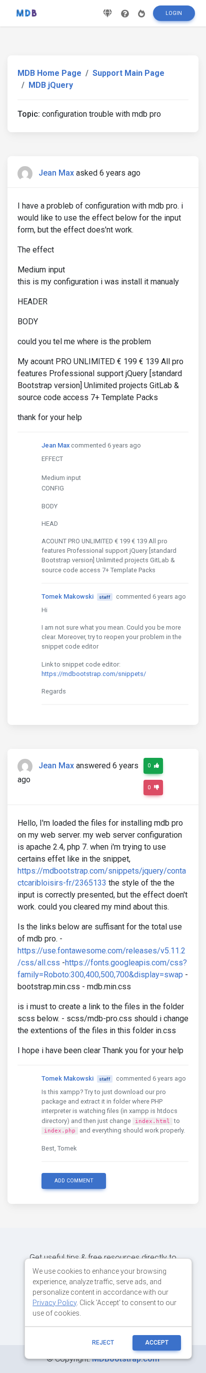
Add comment (74, 1180)
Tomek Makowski (68, 596)
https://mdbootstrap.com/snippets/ (94, 674)
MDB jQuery (50, 85)
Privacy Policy (54, 1303)
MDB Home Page (50, 73)
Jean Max (56, 173)
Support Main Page (128, 73)
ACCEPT (156, 1342)
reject (103, 1342)
